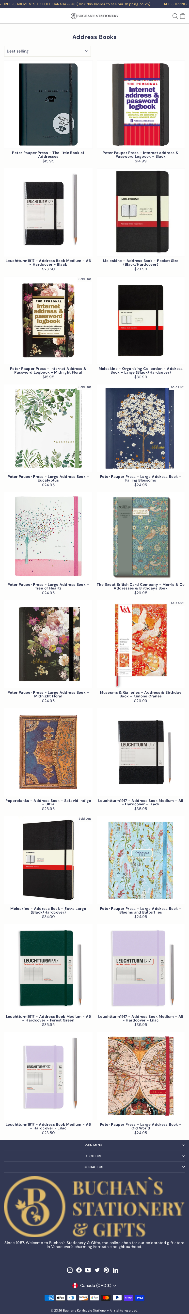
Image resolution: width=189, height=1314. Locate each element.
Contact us (93, 1167)
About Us (93, 1156)
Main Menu (93, 1145)
